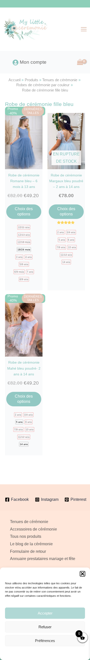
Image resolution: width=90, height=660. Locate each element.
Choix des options (24, 211)
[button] (82, 573)
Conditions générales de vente (57, 652)
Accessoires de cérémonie (33, 529)
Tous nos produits (25, 536)
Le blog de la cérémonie (31, 544)
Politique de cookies (24, 652)
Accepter (45, 613)
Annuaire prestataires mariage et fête (42, 559)
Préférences (45, 641)
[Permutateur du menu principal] (84, 29)
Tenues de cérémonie (29, 522)
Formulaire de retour (28, 551)
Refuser (45, 627)
